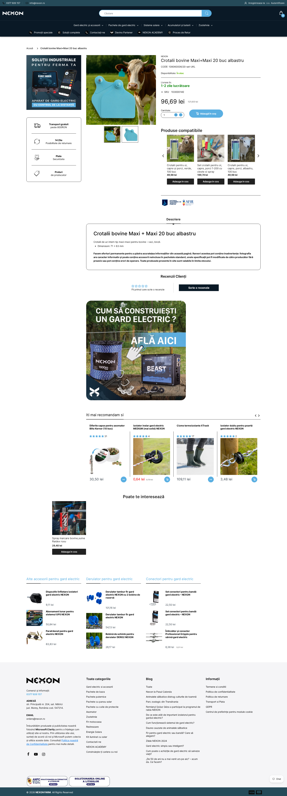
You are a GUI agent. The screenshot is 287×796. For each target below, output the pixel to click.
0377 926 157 (34, 694)
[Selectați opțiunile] (124, 479)
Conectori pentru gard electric (169, 579)
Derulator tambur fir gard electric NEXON (120, 616)
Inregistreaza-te (257, 3)
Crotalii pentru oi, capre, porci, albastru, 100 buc (240, 168)
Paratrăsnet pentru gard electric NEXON (59, 632)
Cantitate (165, 110)
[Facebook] (28, 754)
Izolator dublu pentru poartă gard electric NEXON (236, 427)
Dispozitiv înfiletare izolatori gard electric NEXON (62, 593)
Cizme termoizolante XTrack (193, 425)
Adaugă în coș (208, 113)
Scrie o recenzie (198, 287)
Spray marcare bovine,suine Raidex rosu (68, 540)
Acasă (29, 48)
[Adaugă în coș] (167, 479)
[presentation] (163, 155)
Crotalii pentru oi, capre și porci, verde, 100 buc (179, 168)
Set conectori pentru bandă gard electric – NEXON (180, 593)
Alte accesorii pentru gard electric (53, 579)
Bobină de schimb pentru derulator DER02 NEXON (120, 635)
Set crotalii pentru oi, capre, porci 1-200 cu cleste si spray (209, 168)
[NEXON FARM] (12, 13)
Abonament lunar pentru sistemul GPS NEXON (60, 613)
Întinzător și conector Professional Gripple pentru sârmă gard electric (181, 634)
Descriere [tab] (173, 219)
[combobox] (155, 13)
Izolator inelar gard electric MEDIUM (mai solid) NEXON (149, 427)
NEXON (164, 56)
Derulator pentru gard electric (109, 579)
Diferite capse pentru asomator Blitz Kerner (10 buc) (107, 427)
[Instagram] (43, 754)
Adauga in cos (180, 181)
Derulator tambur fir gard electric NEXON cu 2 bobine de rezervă (123, 594)
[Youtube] (36, 754)
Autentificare (278, 3)
